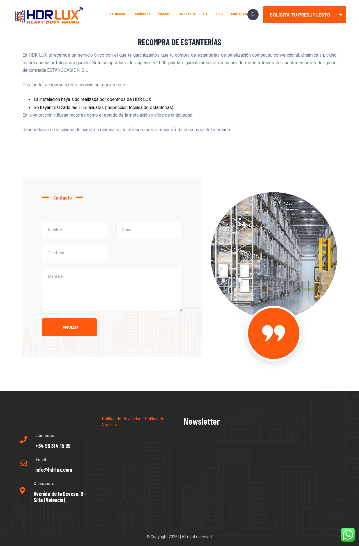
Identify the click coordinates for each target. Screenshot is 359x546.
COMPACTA (142, 13)
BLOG (219, 13)
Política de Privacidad (121, 419)
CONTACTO (239, 13)
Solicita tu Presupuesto (300, 15)
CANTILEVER (186, 13)
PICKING (164, 13)
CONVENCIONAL (116, 13)
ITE (205, 13)
